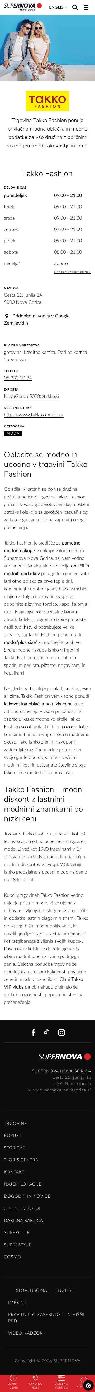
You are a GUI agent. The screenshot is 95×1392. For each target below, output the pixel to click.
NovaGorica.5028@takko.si (31, 396)
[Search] (75, 7)
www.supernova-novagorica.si (59, 1090)
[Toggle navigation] (86, 7)
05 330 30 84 (18, 378)
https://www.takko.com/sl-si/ (34, 415)
